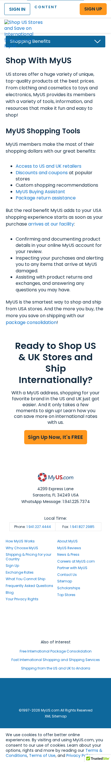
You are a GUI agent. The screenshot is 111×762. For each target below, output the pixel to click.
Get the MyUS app (55, 631)
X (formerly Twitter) (55, 626)
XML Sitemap (56, 716)
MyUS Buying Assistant (40, 191)
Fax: (78, 526)
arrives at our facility (51, 224)
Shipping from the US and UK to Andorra (55, 668)
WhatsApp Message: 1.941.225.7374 (55, 501)
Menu (101, 21)
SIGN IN (17, 9)
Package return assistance (46, 198)
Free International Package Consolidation (56, 651)
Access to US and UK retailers (48, 166)
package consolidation (31, 322)
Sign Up (12, 565)
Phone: (32, 526)
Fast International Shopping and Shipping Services (55, 659)
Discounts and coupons (42, 172)
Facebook (55, 615)
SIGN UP (93, 9)
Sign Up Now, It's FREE (55, 437)
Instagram (55, 620)
